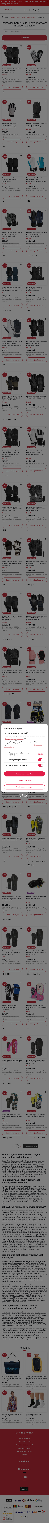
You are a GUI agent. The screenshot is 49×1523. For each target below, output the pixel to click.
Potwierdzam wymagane (24, 787)
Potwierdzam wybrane (24, 780)
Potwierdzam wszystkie (24, 774)
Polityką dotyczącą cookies (14, 739)
